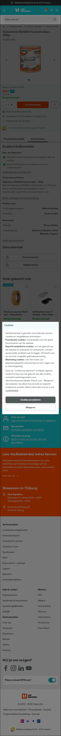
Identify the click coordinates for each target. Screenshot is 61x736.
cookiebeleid (11, 390)
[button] (30, 400)
